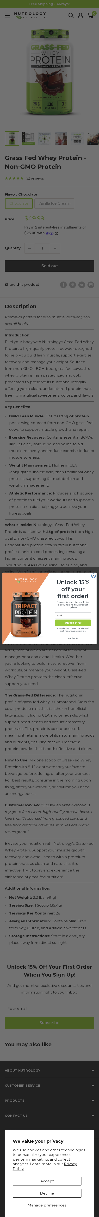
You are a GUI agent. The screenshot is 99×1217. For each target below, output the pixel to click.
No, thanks (73, 638)
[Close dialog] (93, 576)
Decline (47, 1193)
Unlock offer (73, 623)
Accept (47, 1181)
